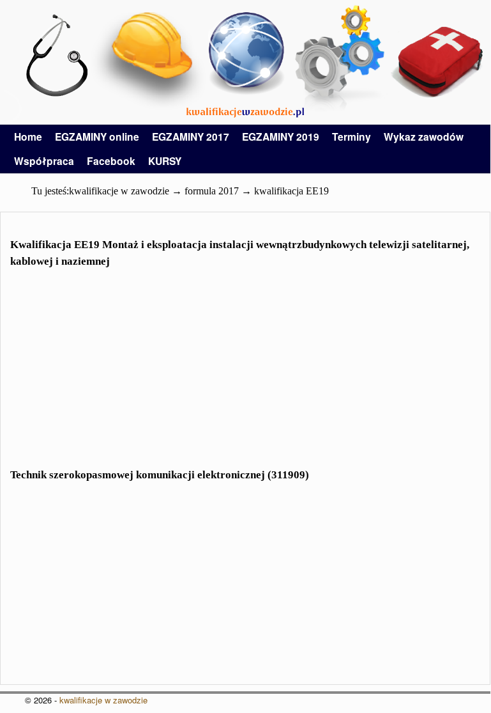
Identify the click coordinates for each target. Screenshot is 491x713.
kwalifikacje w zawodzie (103, 700)
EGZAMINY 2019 (280, 136)
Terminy (351, 136)
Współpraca (44, 160)
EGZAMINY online (97, 136)
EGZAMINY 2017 (190, 136)
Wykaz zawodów (424, 136)
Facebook (111, 160)
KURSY (164, 160)
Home (28, 136)
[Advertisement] (245, 376)
